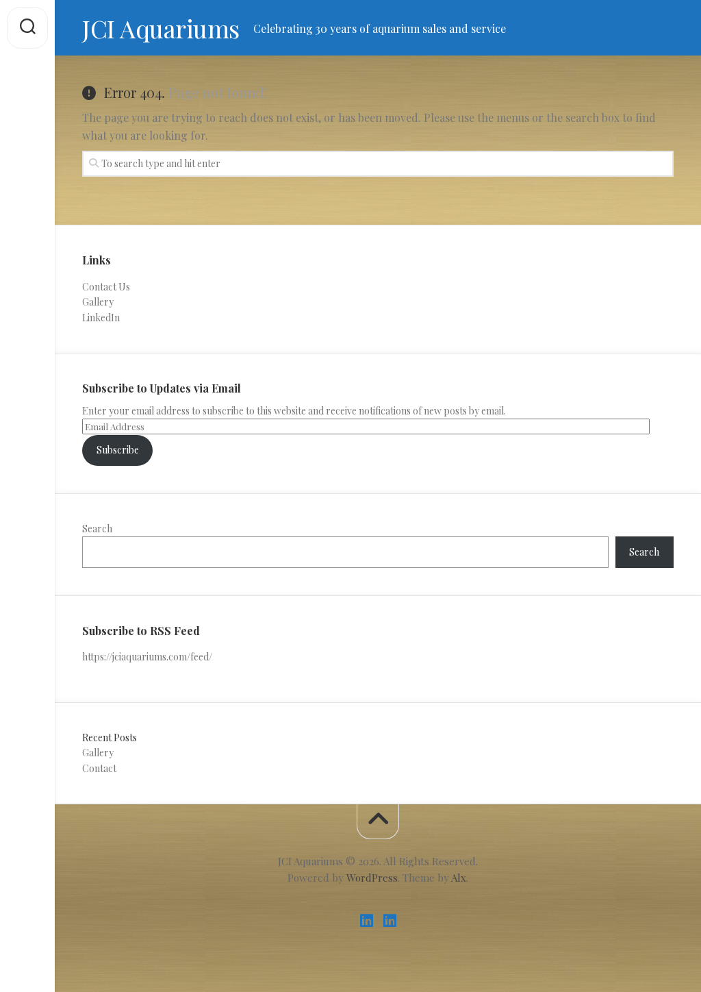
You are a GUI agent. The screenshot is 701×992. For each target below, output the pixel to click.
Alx (458, 877)
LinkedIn (101, 317)
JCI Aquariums (161, 28)
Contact (99, 768)
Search (97, 528)
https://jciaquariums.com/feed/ (147, 656)
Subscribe (118, 449)
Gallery (98, 301)
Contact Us (106, 286)
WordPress (372, 877)
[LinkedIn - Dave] (389, 920)
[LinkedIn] (366, 920)
